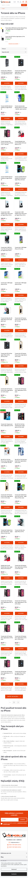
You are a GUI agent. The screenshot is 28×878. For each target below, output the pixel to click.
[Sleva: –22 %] (21, 486)
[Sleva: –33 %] (7, 557)
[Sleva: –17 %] (7, 62)
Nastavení (14, 869)
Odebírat (22, 819)
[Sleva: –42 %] (21, 310)
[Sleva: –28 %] (7, 98)
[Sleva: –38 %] (21, 522)
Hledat (24, 5)
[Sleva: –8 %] (7, 204)
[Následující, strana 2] (14, 702)
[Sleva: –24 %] (21, 416)
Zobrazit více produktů (13, 43)
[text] (18, 2)
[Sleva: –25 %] (21, 168)
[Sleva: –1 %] (21, 98)
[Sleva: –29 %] (21, 239)
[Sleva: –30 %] (21, 345)
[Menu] (26, 2)
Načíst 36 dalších (12, 696)
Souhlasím (14, 874)
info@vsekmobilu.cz (15, 842)
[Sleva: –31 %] (21, 62)
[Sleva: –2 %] (7, 133)
